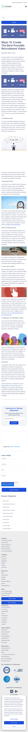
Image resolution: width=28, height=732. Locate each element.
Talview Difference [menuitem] (5, 648)
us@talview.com (5, 595)
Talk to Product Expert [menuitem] (17, 2)
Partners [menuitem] (3, 563)
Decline (14, 726)
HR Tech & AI (6, 501)
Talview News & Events (8, 513)
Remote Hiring (6, 507)
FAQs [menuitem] (2, 652)
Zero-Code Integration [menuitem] (6, 658)
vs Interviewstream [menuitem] (5, 607)
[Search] (14, 22)
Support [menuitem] (25, 2)
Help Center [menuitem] (4, 629)
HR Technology (6, 525)
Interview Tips (6, 519)
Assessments (6, 522)
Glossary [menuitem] (3, 577)
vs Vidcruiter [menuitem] (4, 609)
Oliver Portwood (15, 446)
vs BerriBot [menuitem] (4, 620)
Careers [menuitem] (3, 565)
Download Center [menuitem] (5, 640)
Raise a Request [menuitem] (5, 631)
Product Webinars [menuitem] (5, 585)
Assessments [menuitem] (4, 542)
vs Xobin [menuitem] (3, 624)
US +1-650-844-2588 (6, 591)
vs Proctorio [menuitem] (4, 617)
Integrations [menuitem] (4, 561)
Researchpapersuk (6, 315)
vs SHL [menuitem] (3, 613)
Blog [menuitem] (2, 572)
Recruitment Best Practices (9, 504)
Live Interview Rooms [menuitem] (6, 540)
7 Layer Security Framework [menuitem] (8, 654)
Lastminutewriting (16, 313)
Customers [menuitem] (4, 558)
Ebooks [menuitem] (3, 579)
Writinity (8, 224)
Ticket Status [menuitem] (4, 634)
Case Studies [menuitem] (4, 575)
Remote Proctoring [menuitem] (5, 549)
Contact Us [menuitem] (4, 567)
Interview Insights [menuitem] (5, 546)
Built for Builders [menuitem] (5, 656)
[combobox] (14, 17)
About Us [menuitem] (3, 556)
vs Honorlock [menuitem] (4, 615)
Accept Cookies (14, 722)
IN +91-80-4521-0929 (6, 593)
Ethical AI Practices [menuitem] (6, 660)
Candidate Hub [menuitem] (5, 638)
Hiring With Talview (7, 528)
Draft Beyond (16, 224)
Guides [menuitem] (3, 583)
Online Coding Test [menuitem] (6, 544)
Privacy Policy (19, 706)
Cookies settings (14, 719)
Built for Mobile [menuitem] (5, 650)
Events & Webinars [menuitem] (6, 581)
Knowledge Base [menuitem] (5, 636)
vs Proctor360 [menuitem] (4, 611)
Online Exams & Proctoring (9, 510)
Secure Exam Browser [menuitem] (6, 551)
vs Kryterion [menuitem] (4, 622)
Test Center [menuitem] (4, 642)
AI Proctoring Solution (7, 516)
